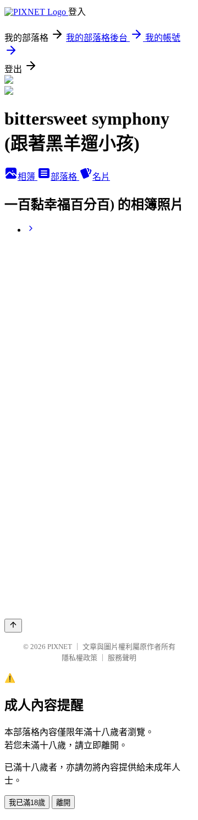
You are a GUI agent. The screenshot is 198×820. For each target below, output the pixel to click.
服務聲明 (122, 657)
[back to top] (13, 626)
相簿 (27, 176)
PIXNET (59, 646)
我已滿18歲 (27, 802)
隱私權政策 (79, 657)
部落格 (65, 176)
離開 (63, 802)
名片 (101, 176)
